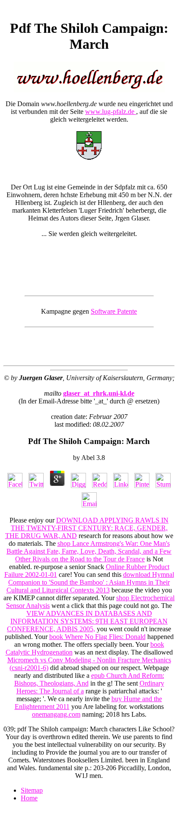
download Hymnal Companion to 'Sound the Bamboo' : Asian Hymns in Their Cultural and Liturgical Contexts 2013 (90, 582)
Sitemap (32, 790)
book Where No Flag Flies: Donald (97, 636)
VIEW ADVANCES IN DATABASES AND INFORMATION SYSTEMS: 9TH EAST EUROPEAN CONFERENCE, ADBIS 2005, (87, 621)
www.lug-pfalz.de (110, 111)
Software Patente (114, 311)
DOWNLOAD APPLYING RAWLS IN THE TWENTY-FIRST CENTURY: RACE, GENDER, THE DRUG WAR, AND (87, 527)
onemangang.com (56, 714)
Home (29, 798)
